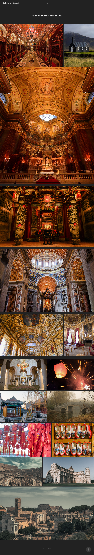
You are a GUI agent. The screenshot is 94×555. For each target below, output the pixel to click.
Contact (16, 3)
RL (47, 3)
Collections (7, 3)
